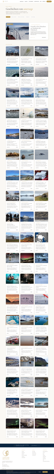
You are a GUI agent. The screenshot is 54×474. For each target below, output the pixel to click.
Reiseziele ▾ (22, 1)
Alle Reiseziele (23, 457)
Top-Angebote (31, 1)
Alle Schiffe (33, 451)
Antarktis (23, 451)
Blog (41, 1)
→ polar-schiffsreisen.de (35, 445)
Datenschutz (44, 458)
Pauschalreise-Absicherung (46, 461)
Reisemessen (44, 456)
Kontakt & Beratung (45, 451)
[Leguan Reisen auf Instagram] (3, 468)
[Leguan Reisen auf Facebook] (5, 468)
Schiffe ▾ (26, 1)
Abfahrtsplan (36, 1)
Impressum (44, 457)
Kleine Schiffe (34, 452)
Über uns (44, 1)
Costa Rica (23, 456)
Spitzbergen (23, 452)
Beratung (49, 1)
